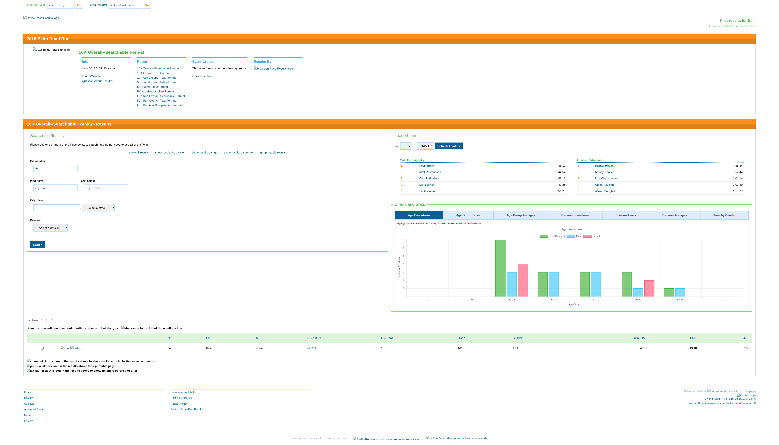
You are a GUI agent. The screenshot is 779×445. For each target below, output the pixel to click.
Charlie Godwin (429, 178)
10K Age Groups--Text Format (156, 77)
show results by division (170, 152)
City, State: (37, 200)
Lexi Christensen (606, 178)
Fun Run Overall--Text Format (156, 100)
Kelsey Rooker (604, 172)
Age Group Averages (521, 215)
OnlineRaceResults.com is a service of (721, 403)
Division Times (625, 215)
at (414, 146)
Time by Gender (724, 215)
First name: (37, 180)
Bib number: (38, 161)
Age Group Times (468, 215)
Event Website (91, 76)
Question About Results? (98, 81)
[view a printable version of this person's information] (65, 348)
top (397, 146)
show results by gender (239, 152)
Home (27, 392)
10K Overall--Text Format (153, 73)
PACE (745, 338)
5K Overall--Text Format (152, 86)
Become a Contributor (183, 392)
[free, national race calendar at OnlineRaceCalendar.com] (457, 438)
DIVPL (462, 338)
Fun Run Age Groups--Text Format (159, 105)
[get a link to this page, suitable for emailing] (731, 391)
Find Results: (98, 5)
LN (256, 338)
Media (27, 415)
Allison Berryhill (605, 191)
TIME (693, 338)
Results (28, 398)
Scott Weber (427, 191)
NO (170, 338)
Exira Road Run (202, 76)
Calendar (29, 403)
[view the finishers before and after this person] (76, 348)
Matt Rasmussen (430, 172)
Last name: (88, 180)
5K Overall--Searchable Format (157, 82)
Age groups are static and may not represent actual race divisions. (439, 223)
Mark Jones (426, 184)
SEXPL (518, 338)
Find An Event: (36, 5)
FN (208, 338)
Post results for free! (738, 21)
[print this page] (695, 391)
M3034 (311, 348)
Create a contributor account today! (732, 26)
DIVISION (314, 338)
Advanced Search (34, 409)
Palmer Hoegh (604, 165)
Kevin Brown (427, 165)
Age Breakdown (419, 215)
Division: (35, 220)
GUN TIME (640, 338)
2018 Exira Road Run (48, 38)
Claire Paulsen (604, 184)
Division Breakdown (575, 215)
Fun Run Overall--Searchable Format (161, 96)
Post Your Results (181, 398)
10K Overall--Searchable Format (158, 68)
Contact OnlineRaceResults (187, 409)
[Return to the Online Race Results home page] (41, 17)
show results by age (204, 152)
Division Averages (674, 215)
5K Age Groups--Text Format (155, 91)
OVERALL (388, 338)
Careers (28, 421)
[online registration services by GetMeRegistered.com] (387, 438)
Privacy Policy (179, 403)
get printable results (273, 152)
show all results (139, 152)
